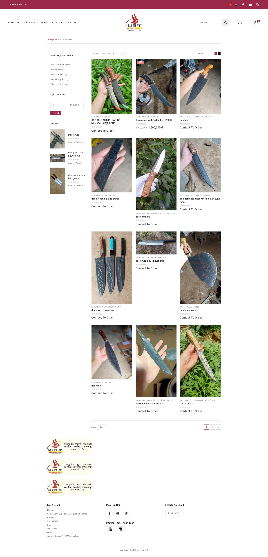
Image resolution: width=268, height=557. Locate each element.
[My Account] (240, 22)
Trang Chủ (14, 22)
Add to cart (171, 64)
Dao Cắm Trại (109, 117)
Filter (56, 113)
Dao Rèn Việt (174, 513)
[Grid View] (215, 53)
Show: (201, 53)
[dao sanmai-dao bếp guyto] (57, 181)
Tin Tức (43, 22)
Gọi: (17, 4)
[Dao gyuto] (57, 138)
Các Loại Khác (205, 117)
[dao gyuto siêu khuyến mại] (57, 158)
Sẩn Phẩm (30, 22)
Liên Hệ (72, 22)
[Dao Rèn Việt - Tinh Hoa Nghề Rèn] (134, 22)
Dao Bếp (195, 117)
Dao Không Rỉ (172, 213)
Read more (127, 64)
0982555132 (52, 521)
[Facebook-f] (243, 4)
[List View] (219, 53)
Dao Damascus (97, 117)
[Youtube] (250, 4)
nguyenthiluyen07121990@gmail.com (63, 536)
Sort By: (94, 53)
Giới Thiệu (58, 22)
